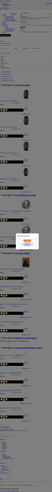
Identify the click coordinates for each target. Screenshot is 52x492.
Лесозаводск (27, 243)
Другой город (27, 245)
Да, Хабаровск (27, 240)
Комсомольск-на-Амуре (27, 244)
